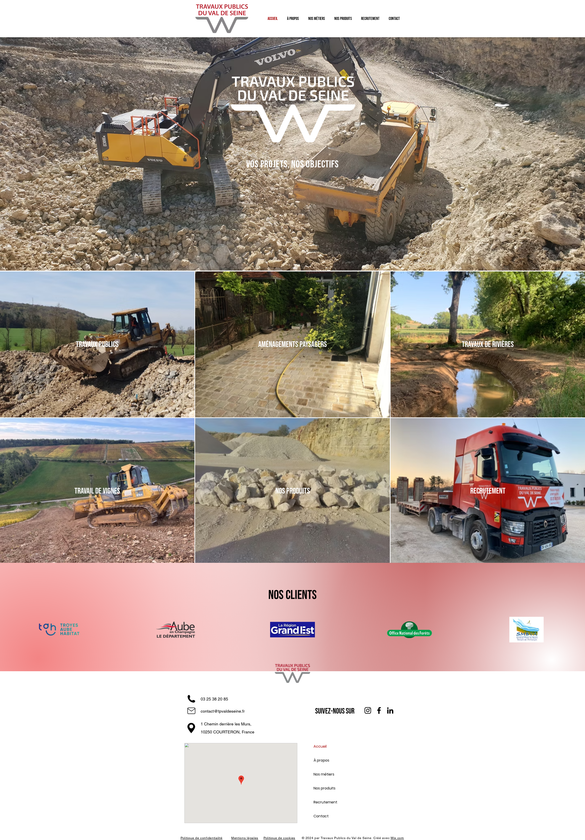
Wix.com (397, 838)
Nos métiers (324, 774)
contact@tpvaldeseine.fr (223, 711)
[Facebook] (379, 710)
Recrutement (325, 802)
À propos (321, 760)
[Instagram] (367, 710)
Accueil (320, 746)
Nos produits (324, 788)
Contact (321, 816)
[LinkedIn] (390, 710)
